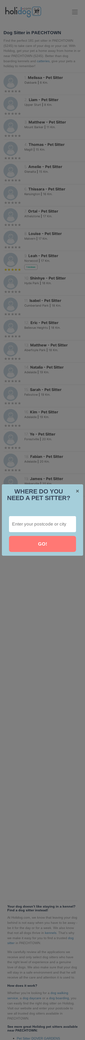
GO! (42, 544)
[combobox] (42, 524)
